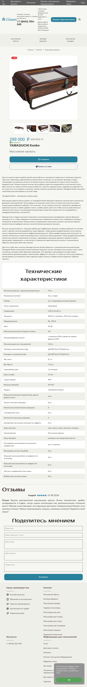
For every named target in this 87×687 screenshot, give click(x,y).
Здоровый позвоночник (53, 634)
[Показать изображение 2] (31, 128)
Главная (30, 50)
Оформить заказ (71, 2)
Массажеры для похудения (54, 626)
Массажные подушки (52, 630)
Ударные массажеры (52, 608)
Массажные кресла (51, 594)
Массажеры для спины (53, 621)
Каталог (39, 50)
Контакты (31, 2)
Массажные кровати (52, 50)
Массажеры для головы (53, 617)
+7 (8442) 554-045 (14, 644)
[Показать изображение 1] (19, 128)
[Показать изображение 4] (54, 128)
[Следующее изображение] (74, 88)
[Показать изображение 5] (66, 128)
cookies (71, 666)
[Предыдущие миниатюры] (11, 128)
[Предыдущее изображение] (13, 88)
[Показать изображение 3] (43, 128)
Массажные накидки (52, 603)
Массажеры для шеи (52, 612)
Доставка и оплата (16, 2)
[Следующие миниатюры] (75, 128)
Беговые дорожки (51, 599)
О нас (3, 2)
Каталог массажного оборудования (50, 2)
